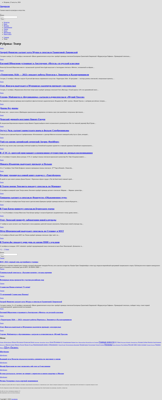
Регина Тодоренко (100, 345)
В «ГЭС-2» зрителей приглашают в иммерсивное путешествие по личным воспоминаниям (46, 153)
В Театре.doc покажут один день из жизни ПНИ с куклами (30, 242)
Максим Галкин (10, 345)
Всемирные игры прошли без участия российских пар (22, 280)
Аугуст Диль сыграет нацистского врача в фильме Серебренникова (34, 130)
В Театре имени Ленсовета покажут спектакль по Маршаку (30, 186)
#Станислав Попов (29, 342)
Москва (26, 345)
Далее (7, 249)
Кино (5, 24)
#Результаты (19, 342)
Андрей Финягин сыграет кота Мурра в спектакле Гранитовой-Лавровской (39, 52)
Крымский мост (134, 342)
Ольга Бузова (61, 345)
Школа (2, 348)
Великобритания (67, 342)
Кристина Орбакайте (125, 342)
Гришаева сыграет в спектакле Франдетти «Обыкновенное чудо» (33, 197)
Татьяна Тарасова (151, 344)
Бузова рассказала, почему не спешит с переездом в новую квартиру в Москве (32, 374)
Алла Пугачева (55, 342)
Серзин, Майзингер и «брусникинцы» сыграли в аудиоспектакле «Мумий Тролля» (42, 97)
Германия (96, 342)
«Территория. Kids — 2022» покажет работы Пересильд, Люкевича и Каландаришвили (44, 74)
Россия (130, 345)
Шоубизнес (7, 32)
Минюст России (19, 345)
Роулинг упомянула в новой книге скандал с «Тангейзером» (30, 175)
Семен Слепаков (141, 345)
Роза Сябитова (124, 345)
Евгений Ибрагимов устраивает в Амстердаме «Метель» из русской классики (39, 63)
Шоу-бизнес (11, 347)
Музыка (6, 26)
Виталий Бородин (90, 342)
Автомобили (42, 342)
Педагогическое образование (72, 345)
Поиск (2, 15)
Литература (2, 344)
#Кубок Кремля (7, 342)
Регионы (108, 344)
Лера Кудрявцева (157, 342)
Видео (77, 342)
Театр (5, 31)
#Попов (14, 342)
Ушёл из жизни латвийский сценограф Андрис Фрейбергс (29, 141)
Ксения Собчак (142, 342)
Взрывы (73, 342)
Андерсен (5, 6)
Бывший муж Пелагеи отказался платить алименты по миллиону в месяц (30, 359)
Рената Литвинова (117, 344)
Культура (6, 22)
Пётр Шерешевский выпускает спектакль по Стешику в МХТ (32, 231)
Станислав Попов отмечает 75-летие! (15, 287)
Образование (8, 27)
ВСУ (62, 342)
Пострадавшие (91, 345)
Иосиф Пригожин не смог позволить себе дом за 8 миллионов (25, 366)
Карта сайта (7, 34)
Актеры (47, 342)
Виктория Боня (82, 342)
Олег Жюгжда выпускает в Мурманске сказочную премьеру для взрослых (38, 86)
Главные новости (106, 342)
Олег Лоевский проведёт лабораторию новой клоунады (28, 220)
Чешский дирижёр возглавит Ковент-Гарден (22, 119)
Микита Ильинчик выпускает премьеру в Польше (26, 164)
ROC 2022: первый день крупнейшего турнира (19, 262)
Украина (158, 345)
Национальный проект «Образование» (45, 345)
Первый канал (84, 345)
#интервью (36, 342)
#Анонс (2, 342)
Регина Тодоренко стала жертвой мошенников (19, 381)
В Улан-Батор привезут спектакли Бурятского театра (27, 208)
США (135, 345)
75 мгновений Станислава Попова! (14, 294)
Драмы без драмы (9, 108)
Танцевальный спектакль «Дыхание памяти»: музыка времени (26, 273)
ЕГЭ (116, 342)
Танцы (6, 29)
